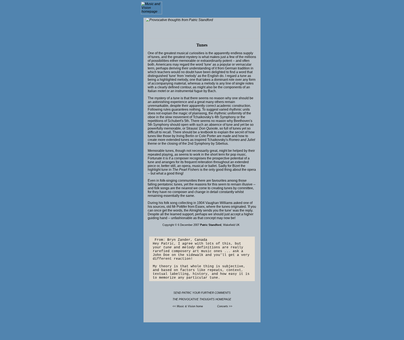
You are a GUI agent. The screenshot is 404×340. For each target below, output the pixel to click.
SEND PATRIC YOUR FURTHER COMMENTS (202, 292)
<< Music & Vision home (188, 306)
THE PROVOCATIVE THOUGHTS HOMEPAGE (202, 299)
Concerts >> (224, 306)
